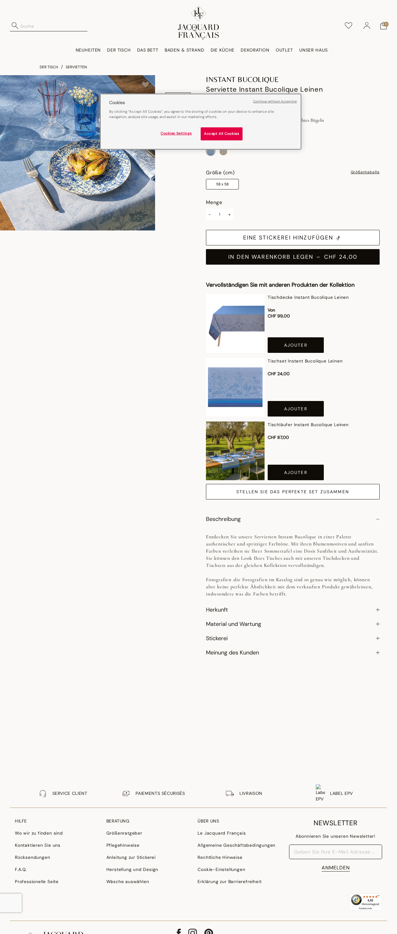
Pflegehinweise (123, 845)
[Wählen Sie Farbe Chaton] (223, 151)
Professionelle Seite (37, 881)
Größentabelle (365, 172)
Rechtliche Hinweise (220, 857)
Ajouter (295, 345)
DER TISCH (49, 67)
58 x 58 (222, 184)
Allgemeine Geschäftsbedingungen (236, 845)
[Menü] (378, 897)
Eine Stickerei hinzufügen (288, 237)
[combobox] (53, 26)
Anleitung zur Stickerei (131, 857)
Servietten (76, 67)
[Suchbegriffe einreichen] (15, 26)
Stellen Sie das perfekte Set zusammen (292, 491)
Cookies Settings (176, 133)
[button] (367, 26)
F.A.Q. (21, 869)
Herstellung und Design (132, 869)
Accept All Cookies (221, 133)
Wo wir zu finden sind (39, 833)
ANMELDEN (336, 867)
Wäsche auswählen (127, 881)
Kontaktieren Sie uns (37, 845)
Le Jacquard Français (222, 833)
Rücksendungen (32, 857)
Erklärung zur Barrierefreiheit (229, 881)
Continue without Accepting (275, 101)
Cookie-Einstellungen (221, 869)
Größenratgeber (124, 833)
